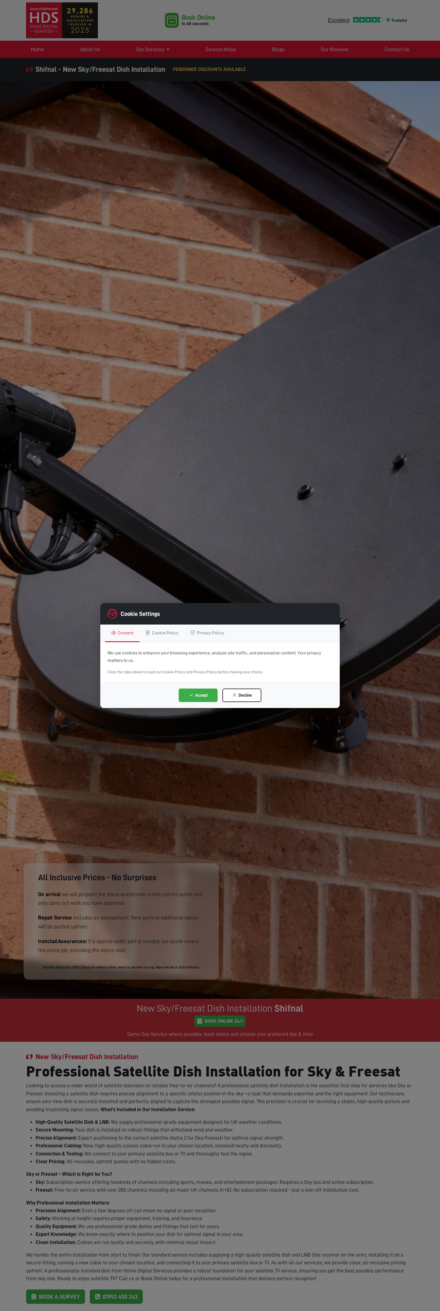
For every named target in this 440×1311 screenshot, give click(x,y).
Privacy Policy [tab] (210, 633)
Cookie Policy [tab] (164, 633)
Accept (201, 695)
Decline (245, 695)
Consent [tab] (125, 633)
